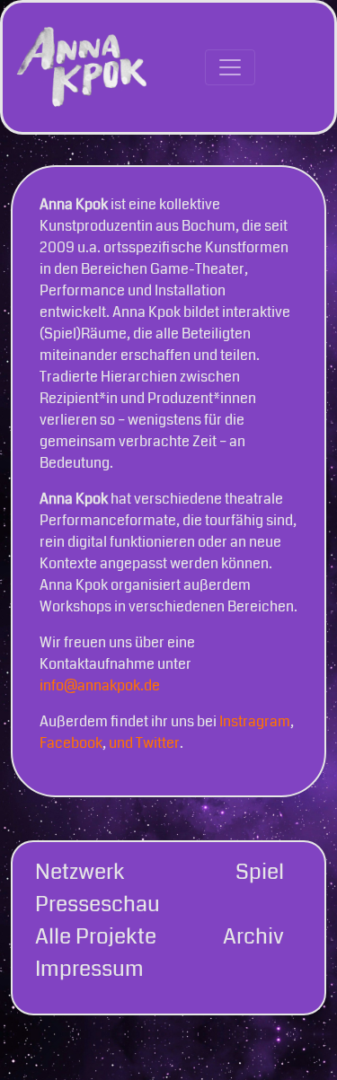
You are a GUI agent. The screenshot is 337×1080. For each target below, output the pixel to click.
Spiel (259, 871)
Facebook (71, 743)
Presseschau (97, 904)
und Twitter (144, 743)
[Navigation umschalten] (230, 67)
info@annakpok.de (100, 685)
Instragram (254, 721)
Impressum (89, 968)
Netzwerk (80, 871)
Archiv (253, 936)
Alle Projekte (95, 936)
